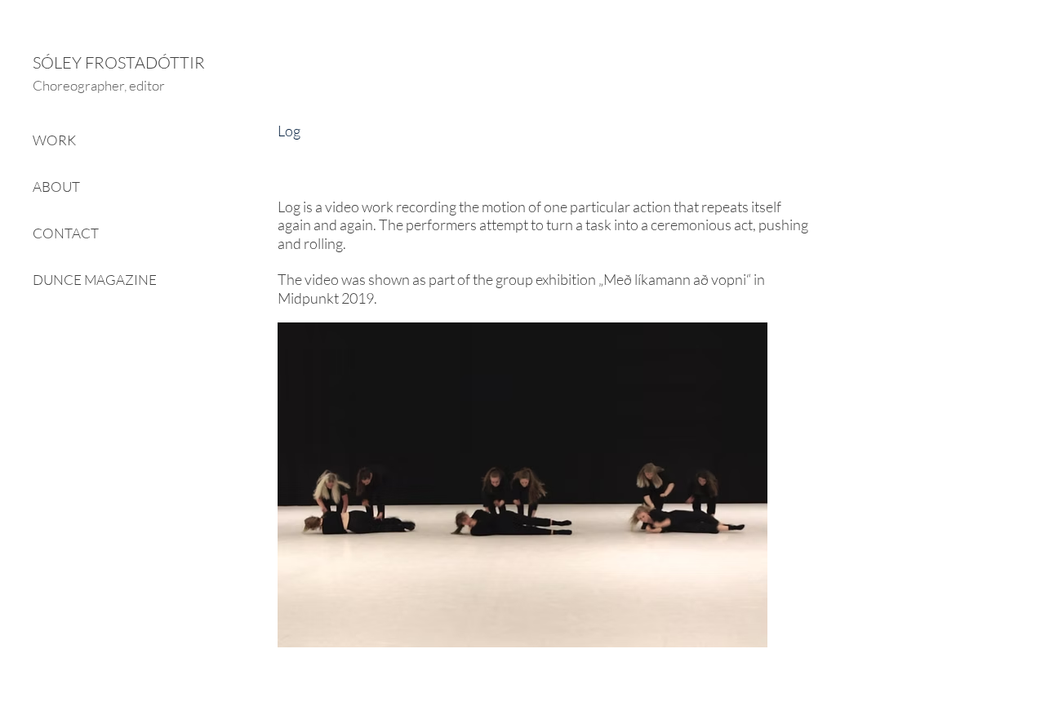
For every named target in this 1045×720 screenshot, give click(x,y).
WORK (54, 140)
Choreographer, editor (99, 85)
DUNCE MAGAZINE (95, 279)
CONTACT (66, 233)
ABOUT (56, 186)
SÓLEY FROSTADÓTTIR (119, 62)
